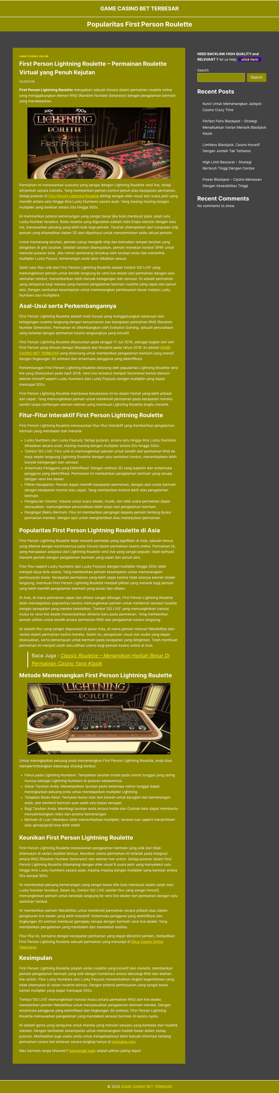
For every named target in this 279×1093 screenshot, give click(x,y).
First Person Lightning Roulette (73, 196)
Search (203, 70)
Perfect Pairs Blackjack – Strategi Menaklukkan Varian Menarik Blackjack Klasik (234, 127)
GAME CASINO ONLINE (34, 56)
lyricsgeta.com (123, 1042)
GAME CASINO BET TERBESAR (146, 1087)
